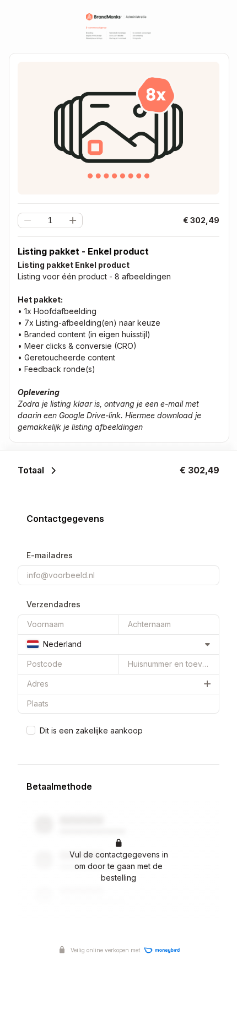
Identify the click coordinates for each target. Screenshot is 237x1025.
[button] (73, 220)
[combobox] (118, 644)
